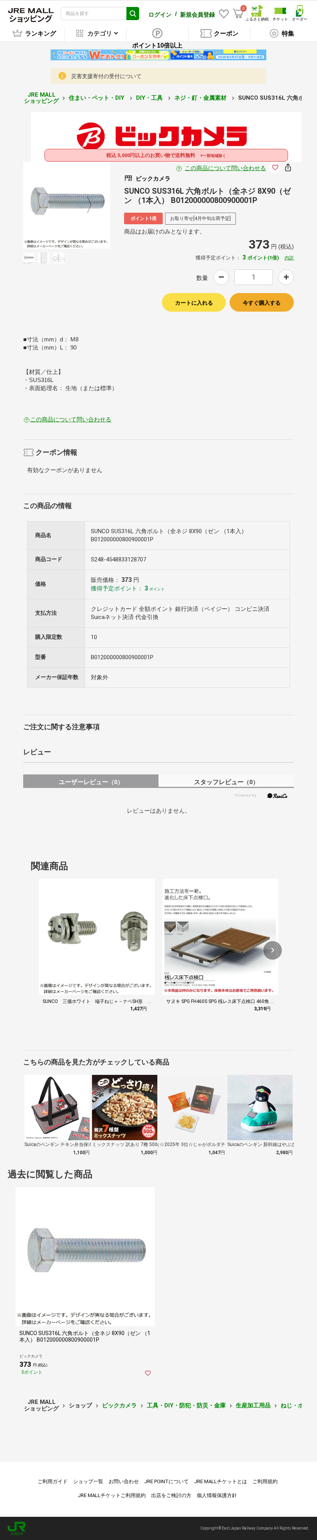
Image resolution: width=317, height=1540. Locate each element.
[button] (272, 950)
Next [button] (84, 205)
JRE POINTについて (166, 1481)
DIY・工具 (150, 97)
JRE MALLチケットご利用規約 (112, 1495)
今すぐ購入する (262, 303)
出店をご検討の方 (171, 1495)
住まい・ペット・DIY (97, 97)
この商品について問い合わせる (225, 168)
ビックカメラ (119, 1405)
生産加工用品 (253, 1405)
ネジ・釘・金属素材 (201, 97)
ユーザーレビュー (91, 782)
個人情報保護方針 (217, 1495)
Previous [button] (48, 205)
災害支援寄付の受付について (106, 76)
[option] (66, 205)
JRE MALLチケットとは (220, 1481)
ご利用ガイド (52, 1481)
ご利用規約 (265, 1481)
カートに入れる (194, 303)
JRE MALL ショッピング (41, 98)
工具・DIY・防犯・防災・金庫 (186, 1405)
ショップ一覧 (88, 1481)
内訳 (289, 258)
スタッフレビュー (226, 782)
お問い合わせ (124, 1481)
